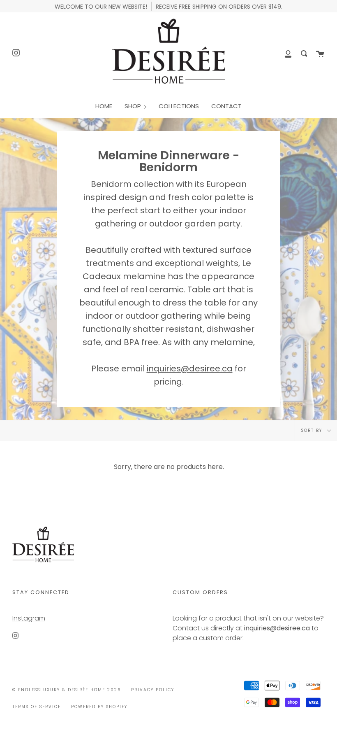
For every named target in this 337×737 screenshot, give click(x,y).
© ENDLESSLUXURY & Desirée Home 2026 (66, 690)
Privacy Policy (152, 690)
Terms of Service (36, 707)
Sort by (312, 430)
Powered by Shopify (99, 707)
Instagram (28, 618)
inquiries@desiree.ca (190, 368)
